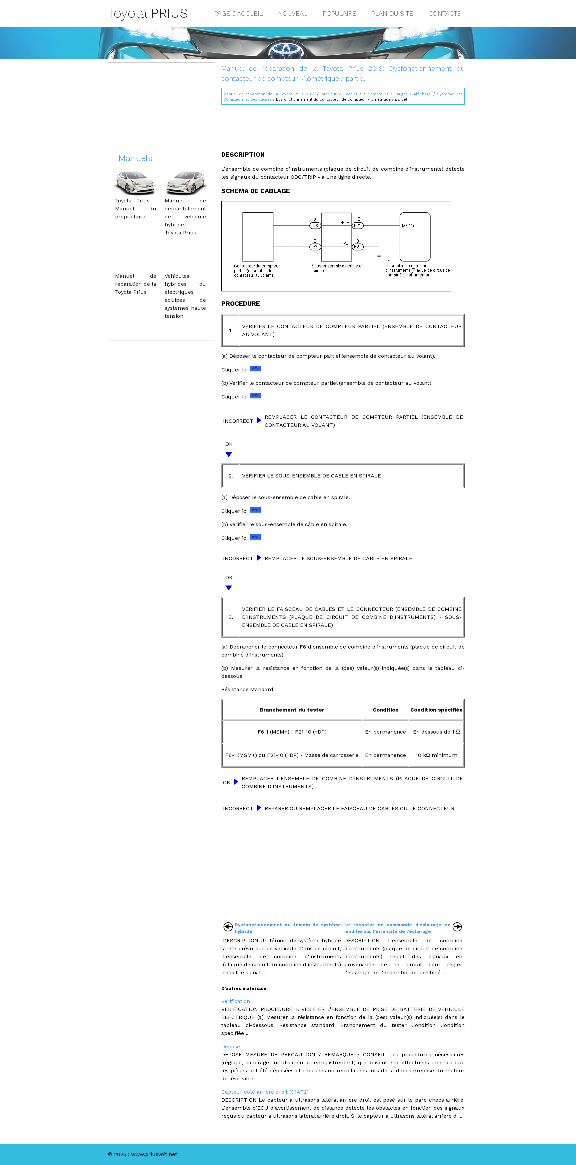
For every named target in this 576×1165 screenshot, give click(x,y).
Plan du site (392, 13)
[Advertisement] (343, 125)
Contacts (444, 13)
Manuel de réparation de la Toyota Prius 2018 (269, 94)
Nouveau (293, 13)
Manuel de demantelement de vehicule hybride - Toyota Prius (185, 216)
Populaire (339, 13)
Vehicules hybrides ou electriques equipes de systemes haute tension (185, 296)
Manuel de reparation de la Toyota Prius (135, 284)
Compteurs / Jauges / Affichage (399, 94)
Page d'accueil (238, 13)
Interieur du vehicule (341, 94)
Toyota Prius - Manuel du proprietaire (135, 208)
